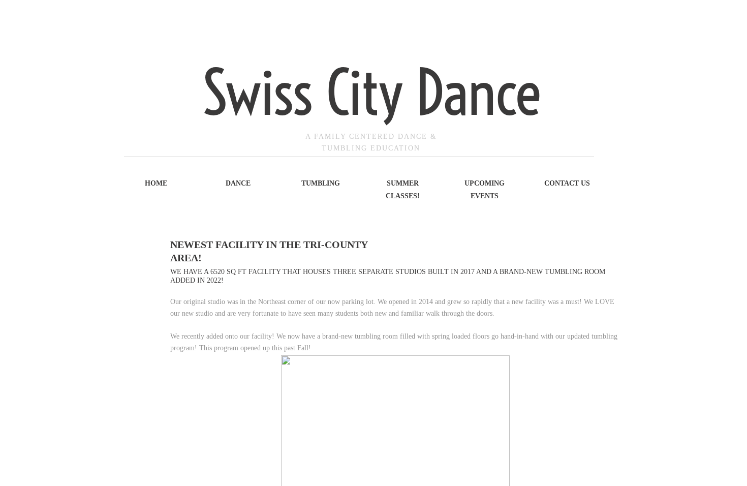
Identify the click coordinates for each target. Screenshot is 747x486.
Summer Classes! (403, 189)
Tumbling (320, 183)
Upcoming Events (484, 189)
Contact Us (567, 183)
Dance (238, 183)
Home (156, 183)
